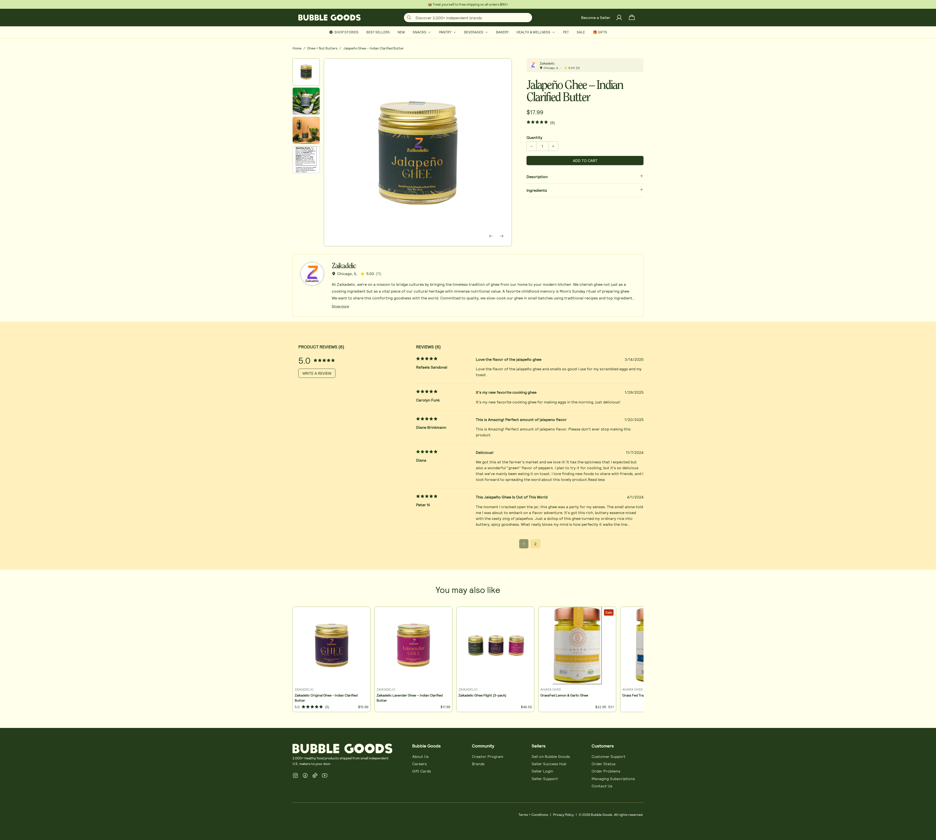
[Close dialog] (584, 348)
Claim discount (427, 449)
